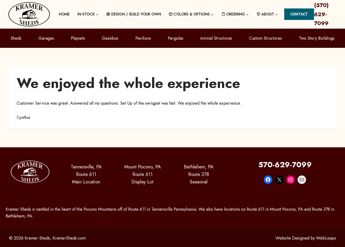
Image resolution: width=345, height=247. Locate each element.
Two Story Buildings (316, 38)
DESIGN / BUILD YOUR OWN (136, 14)
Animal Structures (216, 38)
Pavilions (143, 38)
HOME (64, 14)
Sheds (16, 38)
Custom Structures (265, 38)
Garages (46, 38)
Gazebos (110, 38)
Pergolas (175, 38)
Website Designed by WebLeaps (306, 238)
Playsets (78, 38)
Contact (299, 14)
